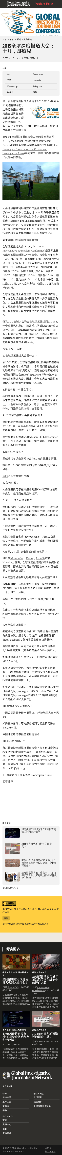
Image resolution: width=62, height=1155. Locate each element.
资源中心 (6, 1124)
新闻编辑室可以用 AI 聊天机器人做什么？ (15, 981)
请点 (37, 734)
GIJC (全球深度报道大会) (23, 239)
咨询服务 (6, 1133)
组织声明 (6, 1097)
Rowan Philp (13, 987)
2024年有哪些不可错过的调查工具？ (45, 1035)
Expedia (40, 558)
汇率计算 (7, 781)
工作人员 (6, 1101)
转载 (35, 92)
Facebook (38, 74)
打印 (9, 80)
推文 (9, 74)
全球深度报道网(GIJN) (42, 321)
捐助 (4, 1110)
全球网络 (38, 1097)
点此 (5, 476)
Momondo (16, 558)
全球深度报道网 (44, 3)
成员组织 (38, 1101)
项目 (4, 1128)
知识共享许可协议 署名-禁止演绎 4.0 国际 (35, 909)
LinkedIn (37, 80)
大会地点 (7, 208)
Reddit (10, 92)
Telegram (37, 86)
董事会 (5, 1106)
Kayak (29, 558)
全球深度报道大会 (42, 1106)
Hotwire (7, 562)
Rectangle (50, 1151)
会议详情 (23, 408)
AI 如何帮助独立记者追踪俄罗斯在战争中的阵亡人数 (45, 979)
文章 (4, 39)
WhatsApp (12, 86)
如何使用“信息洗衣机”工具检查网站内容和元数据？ (15, 1037)
